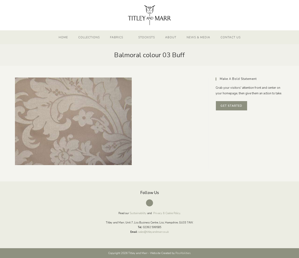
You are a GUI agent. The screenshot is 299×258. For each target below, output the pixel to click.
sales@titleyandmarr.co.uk (153, 232)
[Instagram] (149, 202)
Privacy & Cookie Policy (166, 213)
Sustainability (138, 213)
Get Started (231, 106)
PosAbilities (183, 253)
